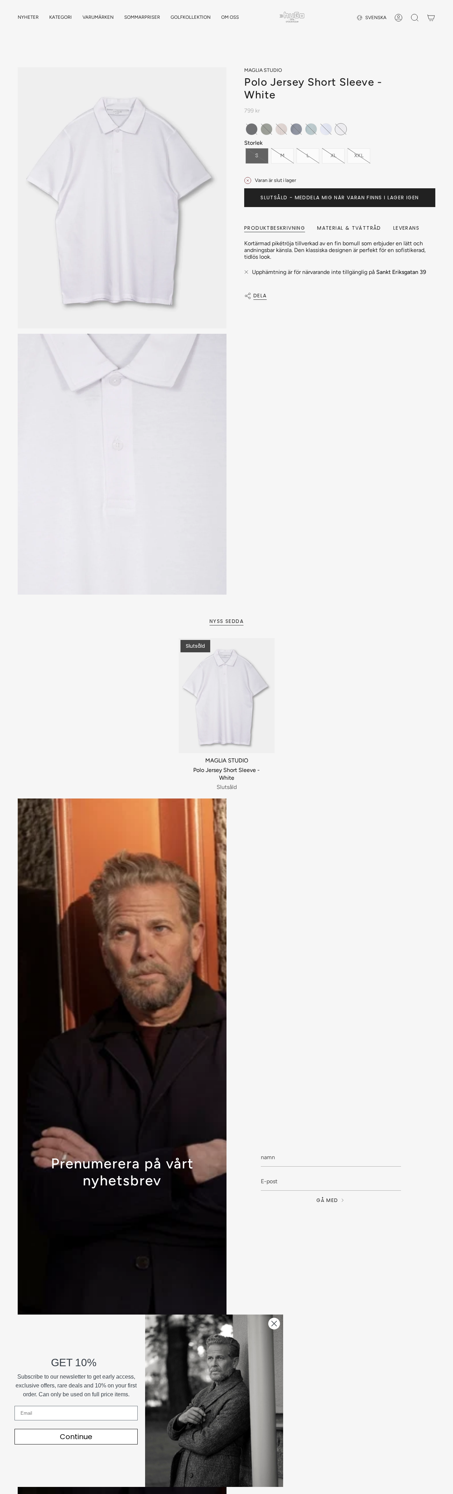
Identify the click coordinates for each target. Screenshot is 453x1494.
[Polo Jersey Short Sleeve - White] (227, 695)
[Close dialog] (274, 1323)
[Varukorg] (431, 18)
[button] (60, 17)
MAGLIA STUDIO (263, 70)
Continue (76, 1437)
